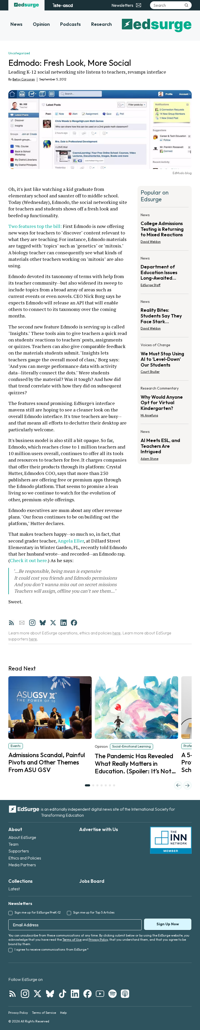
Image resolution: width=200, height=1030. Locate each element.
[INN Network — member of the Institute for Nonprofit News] (171, 840)
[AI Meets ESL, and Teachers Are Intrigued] (165, 443)
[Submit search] (186, 5)
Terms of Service (44, 1013)
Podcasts (70, 24)
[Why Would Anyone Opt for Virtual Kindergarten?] (165, 403)
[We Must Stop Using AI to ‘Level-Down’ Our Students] (165, 360)
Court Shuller (150, 372)
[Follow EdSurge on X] (37, 994)
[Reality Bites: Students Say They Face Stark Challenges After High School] (165, 316)
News (16, 24)
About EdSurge (22, 837)
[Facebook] (74, 623)
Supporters (18, 851)
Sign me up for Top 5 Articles (94, 912)
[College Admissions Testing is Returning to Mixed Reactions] (165, 229)
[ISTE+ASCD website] (63, 5)
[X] (53, 623)
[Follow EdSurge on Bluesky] (50, 994)
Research (101, 24)
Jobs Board (91, 881)
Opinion (41, 24)
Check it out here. (29, 560)
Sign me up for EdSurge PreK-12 (38, 912)
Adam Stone (149, 459)
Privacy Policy (98, 939)
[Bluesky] (43, 623)
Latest (14, 888)
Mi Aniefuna (149, 415)
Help (63, 1013)
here (117, 632)
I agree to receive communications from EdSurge (52, 949)
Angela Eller (71, 541)
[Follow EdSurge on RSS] (12, 994)
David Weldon (151, 242)
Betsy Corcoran (23, 79)
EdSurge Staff (150, 285)
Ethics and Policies (24, 858)
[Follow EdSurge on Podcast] (125, 994)
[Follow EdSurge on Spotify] (112, 994)
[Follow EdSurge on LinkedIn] (75, 994)
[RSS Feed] (11, 623)
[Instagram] (32, 623)
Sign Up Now (168, 924)
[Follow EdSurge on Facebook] (87, 994)
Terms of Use (72, 939)
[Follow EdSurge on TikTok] (62, 994)
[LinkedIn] (63, 623)
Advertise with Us (98, 829)
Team (13, 844)
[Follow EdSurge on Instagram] (25, 994)
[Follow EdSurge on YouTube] (100, 994)
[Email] (22, 623)
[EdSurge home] (26, 5)
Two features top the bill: (35, 226)
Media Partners (22, 864)
